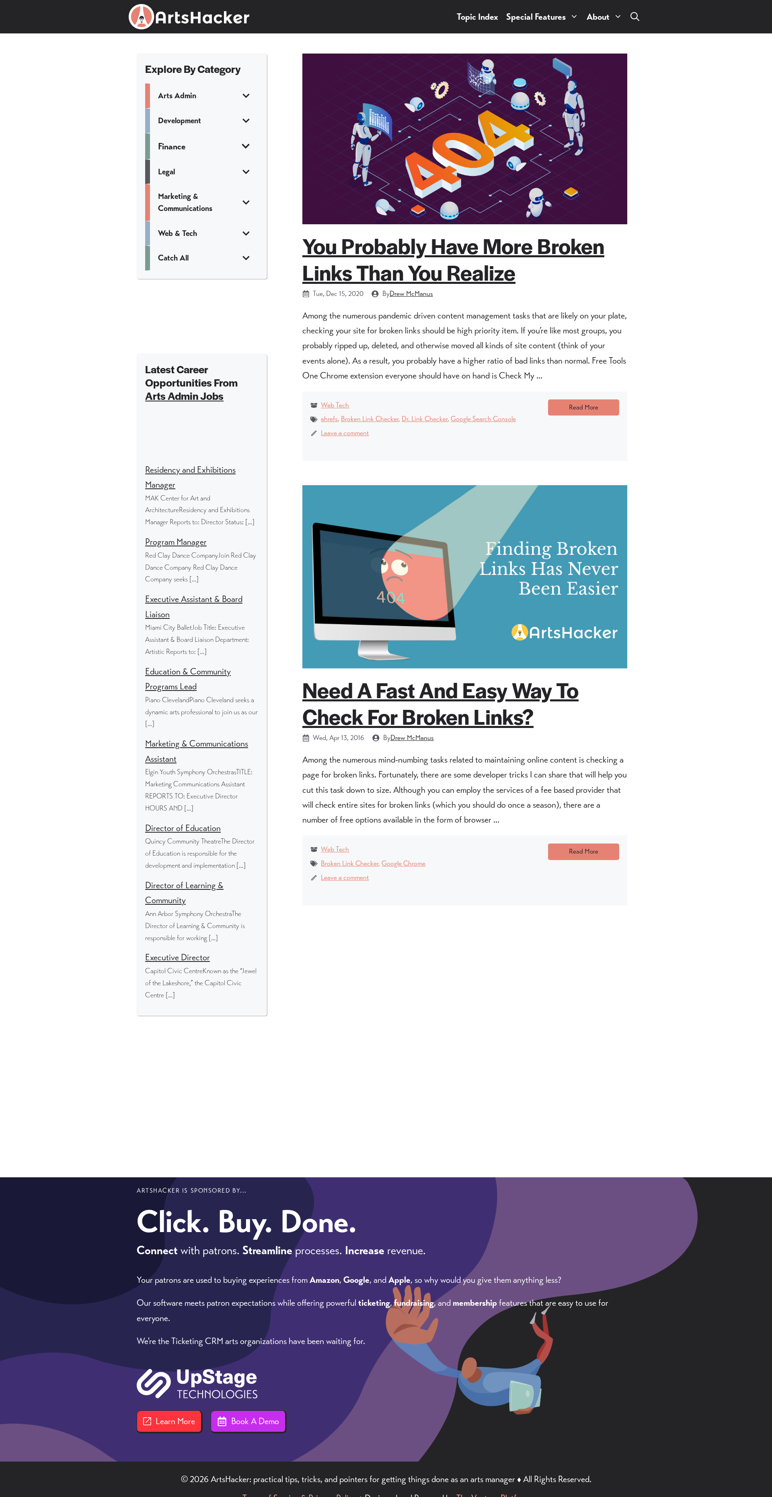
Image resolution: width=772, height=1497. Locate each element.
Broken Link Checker (369, 418)
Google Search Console (483, 418)
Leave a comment (345, 432)
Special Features (536, 16)
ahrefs (329, 418)
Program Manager (176, 541)
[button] (634, 17)
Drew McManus (411, 293)
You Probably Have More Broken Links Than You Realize (453, 259)
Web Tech (335, 405)
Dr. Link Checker (425, 418)
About (598, 16)
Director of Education (183, 828)
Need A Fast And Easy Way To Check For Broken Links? (440, 703)
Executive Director (177, 957)
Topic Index (477, 16)
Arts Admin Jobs (184, 395)
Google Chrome (403, 863)
